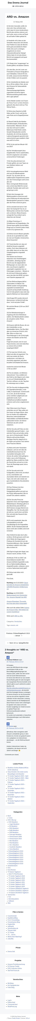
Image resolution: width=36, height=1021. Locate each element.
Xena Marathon (14, 849)
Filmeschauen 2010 (15, 838)
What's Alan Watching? (15, 936)
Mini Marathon (13, 840)
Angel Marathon (14, 824)
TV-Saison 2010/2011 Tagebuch (18, 890)
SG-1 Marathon (14, 845)
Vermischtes (18, 621)
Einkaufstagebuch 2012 (15, 855)
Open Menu (19, 6)
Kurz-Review (12, 870)
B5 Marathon (13, 826)
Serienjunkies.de (13, 928)
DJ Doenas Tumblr (13, 966)
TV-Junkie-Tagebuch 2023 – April (18, 776)
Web (9, 903)
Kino (9, 867)
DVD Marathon (13, 822)
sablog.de (11, 926)
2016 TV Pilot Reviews (15, 874)
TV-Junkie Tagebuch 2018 (16, 876)
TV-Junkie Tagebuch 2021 (16, 882)
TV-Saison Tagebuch (14, 872)
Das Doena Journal (18, 2)
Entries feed (11, 1002)
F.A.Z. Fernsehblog (13, 920)
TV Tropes (11, 932)
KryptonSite (11, 924)
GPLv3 (28, 1018)
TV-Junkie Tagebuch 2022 (16, 884)
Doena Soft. (11, 951)
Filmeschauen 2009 (15, 836)
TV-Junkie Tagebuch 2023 (16, 886)
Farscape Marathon (15, 834)
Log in (9, 1000)
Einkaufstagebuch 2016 (15, 863)
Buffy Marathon (14, 830)
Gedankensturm (12, 865)
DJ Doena (10, 726)
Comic (10, 818)
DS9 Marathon (13, 832)
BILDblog (10, 983)
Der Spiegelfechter (13, 985)
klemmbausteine (13, 899)
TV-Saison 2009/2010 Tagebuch (18, 888)
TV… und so (11, 934)
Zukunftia (10, 938)
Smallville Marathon (15, 847)
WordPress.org (12, 1006)
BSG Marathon (14, 828)
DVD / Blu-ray (12, 820)
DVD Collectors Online (15, 968)
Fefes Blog (11, 987)
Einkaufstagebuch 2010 (15, 851)
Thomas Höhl (12, 930)
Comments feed (12, 1004)
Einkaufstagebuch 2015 (15, 861)
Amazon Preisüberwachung (16, 964)
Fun (9, 897)
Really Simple (16, 1018)
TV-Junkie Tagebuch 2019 (16, 878)
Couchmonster (12, 916)
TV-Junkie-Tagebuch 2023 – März (18, 778)
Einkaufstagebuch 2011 (15, 853)
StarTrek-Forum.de (13, 970)
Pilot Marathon (13, 843)
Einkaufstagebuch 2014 (15, 859)
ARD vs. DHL (18, 616)
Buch (9, 816)
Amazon (12, 625)
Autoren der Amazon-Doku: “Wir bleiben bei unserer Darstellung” (18, 610)
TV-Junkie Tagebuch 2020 (16, 880)
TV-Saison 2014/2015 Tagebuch (18, 892)
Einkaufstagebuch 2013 (15, 857)
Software (11, 901)
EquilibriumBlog (13, 918)
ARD (17, 625)
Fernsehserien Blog (14, 922)
